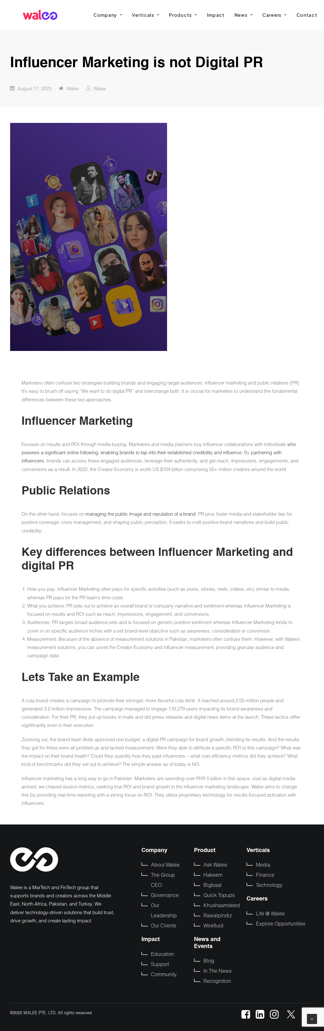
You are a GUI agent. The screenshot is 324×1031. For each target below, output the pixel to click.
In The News (217, 971)
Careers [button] (271, 15)
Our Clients (163, 925)
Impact (216, 15)
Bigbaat (212, 885)
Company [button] (105, 15)
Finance (265, 875)
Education (162, 954)
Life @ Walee (270, 913)
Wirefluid (213, 925)
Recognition (217, 981)
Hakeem (212, 875)
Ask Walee (215, 865)
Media (263, 865)
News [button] (240, 15)
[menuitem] (108, 15)
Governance (165, 895)
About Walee (165, 865)
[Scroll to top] (312, 1018)
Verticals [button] (143, 15)
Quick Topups (219, 895)
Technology (269, 885)
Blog (208, 961)
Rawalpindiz (217, 915)
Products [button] (180, 15)
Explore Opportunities (280, 923)
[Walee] (40, 15)
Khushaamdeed (221, 905)
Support (160, 964)
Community (164, 974)
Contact (306, 15)
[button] (245, 1017)
